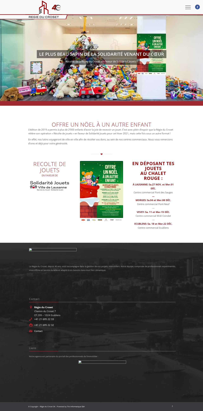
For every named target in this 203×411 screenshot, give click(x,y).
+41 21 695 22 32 (44, 325)
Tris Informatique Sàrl (76, 406)
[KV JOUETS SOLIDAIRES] (101, 191)
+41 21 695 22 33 (44, 319)
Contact (38, 331)
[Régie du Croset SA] (43, 9)
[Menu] (187, 7)
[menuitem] (187, 7)
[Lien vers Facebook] (197, 7)
